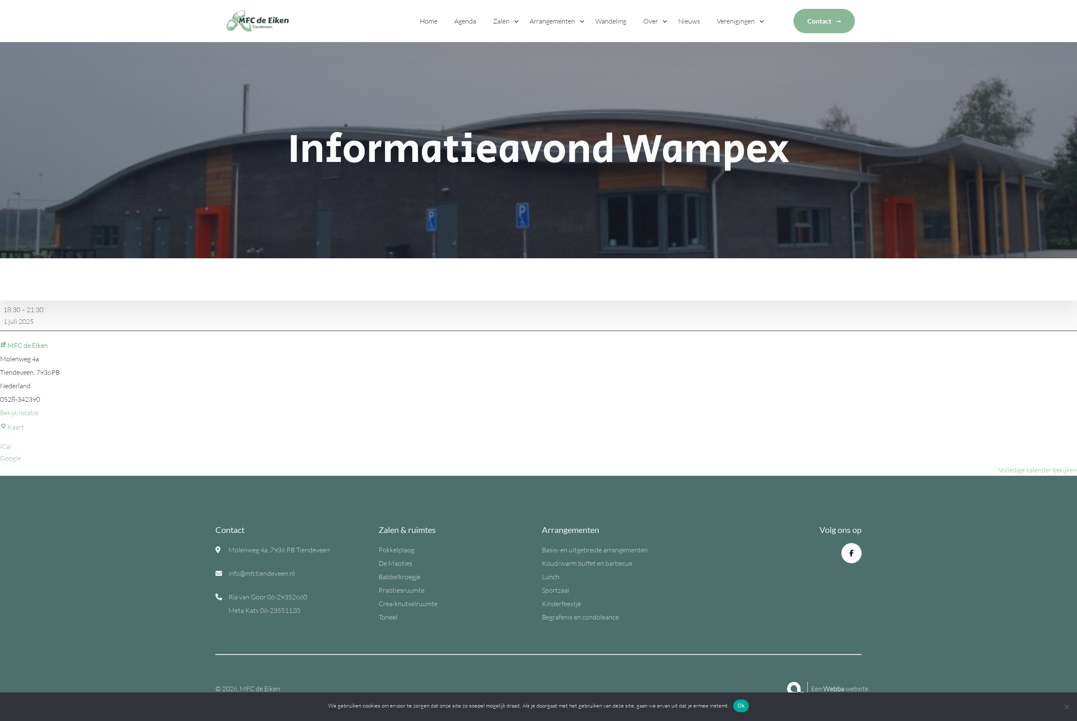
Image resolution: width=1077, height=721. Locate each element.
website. (846, 688)
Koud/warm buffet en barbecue (587, 563)
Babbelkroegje (399, 577)
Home (429, 21)
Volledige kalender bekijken (1037, 470)
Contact (819, 21)
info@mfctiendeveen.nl (261, 573)
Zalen (501, 21)
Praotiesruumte (401, 590)
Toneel (388, 617)
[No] (1066, 706)
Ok (741, 705)
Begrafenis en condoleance (580, 617)
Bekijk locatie (19, 412)
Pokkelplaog (396, 550)
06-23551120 (280, 610)
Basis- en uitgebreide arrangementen (595, 550)
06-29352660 (287, 597)
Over (650, 21)
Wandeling (610, 21)
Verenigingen (736, 21)
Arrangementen (552, 21)
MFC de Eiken (28, 345)
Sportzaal (555, 590)
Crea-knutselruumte (408, 603)
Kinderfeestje (561, 603)
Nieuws (689, 21)
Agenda (465, 21)
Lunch (551, 577)
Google (10, 458)
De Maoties (395, 563)
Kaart (16, 427)
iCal (5, 446)
